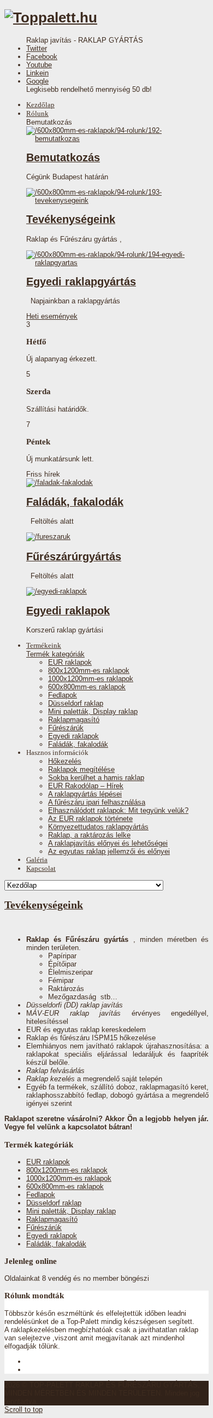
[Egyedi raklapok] (56, 591)
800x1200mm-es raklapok (88, 670)
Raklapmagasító (73, 720)
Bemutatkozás (63, 157)
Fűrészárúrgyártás (73, 556)
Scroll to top (23, 1409)
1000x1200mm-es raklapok (90, 679)
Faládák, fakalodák (74, 502)
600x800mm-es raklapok (87, 687)
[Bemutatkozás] (108, 138)
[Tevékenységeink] (108, 200)
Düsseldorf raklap (75, 703)
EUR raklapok (70, 662)
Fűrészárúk (66, 728)
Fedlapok (62, 695)
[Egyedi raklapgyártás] (108, 263)
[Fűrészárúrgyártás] (48, 536)
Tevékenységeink (70, 219)
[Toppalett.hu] (50, 17)
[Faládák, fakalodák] (59, 482)
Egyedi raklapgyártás (81, 282)
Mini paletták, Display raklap (93, 711)
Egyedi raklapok (68, 611)
